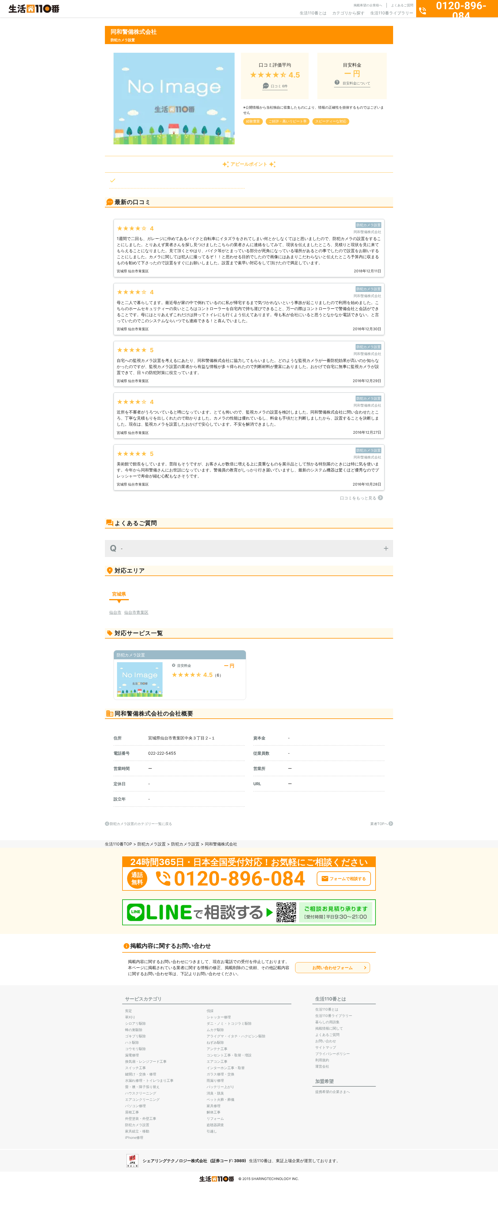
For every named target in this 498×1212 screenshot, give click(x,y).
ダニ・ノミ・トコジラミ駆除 (229, 1023)
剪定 (128, 1011)
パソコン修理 (135, 1106)
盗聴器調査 (215, 1125)
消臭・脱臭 (215, 1093)
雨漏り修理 (215, 1080)
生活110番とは (313, 12)
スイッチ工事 (135, 1068)
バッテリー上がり (220, 1087)
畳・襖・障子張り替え (142, 1087)
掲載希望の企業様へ (368, 5)
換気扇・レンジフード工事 (146, 1061)
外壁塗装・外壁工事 (140, 1118)
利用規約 (322, 1060)
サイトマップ (325, 1047)
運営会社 (322, 1066)
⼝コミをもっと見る (358, 497)
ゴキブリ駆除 (135, 1036)
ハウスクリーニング (140, 1093)
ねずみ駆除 (215, 1042)
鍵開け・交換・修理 (140, 1074)
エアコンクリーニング (142, 1099)
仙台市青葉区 (136, 612)
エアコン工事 (217, 1061)
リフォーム (215, 1118)
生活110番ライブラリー (391, 12)
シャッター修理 (219, 1017)
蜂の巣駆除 (133, 1030)
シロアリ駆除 (135, 1023)
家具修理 (213, 1106)
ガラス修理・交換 (220, 1074)
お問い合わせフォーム (332, 967)
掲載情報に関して (329, 1028)
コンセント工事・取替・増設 (229, 1055)
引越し (212, 1131)
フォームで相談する (348, 878)
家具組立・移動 (137, 1131)
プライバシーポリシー (332, 1053)
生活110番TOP (118, 843)
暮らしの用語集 (327, 1022)
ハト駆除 (132, 1042)
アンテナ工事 (217, 1049)
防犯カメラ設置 (151, 843)
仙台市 (115, 612)
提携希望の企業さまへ (332, 1092)
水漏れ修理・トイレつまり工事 (149, 1080)
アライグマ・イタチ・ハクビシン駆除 (236, 1036)
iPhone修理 (134, 1137)
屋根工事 (132, 1112)
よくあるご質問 (402, 5)
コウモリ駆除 (135, 1049)
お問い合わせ (325, 1041)
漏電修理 (132, 1055)
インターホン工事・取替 (226, 1068)
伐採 (210, 1011)
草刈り (130, 1017)
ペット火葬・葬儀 (220, 1099)
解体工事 (213, 1112)
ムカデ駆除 (215, 1030)
